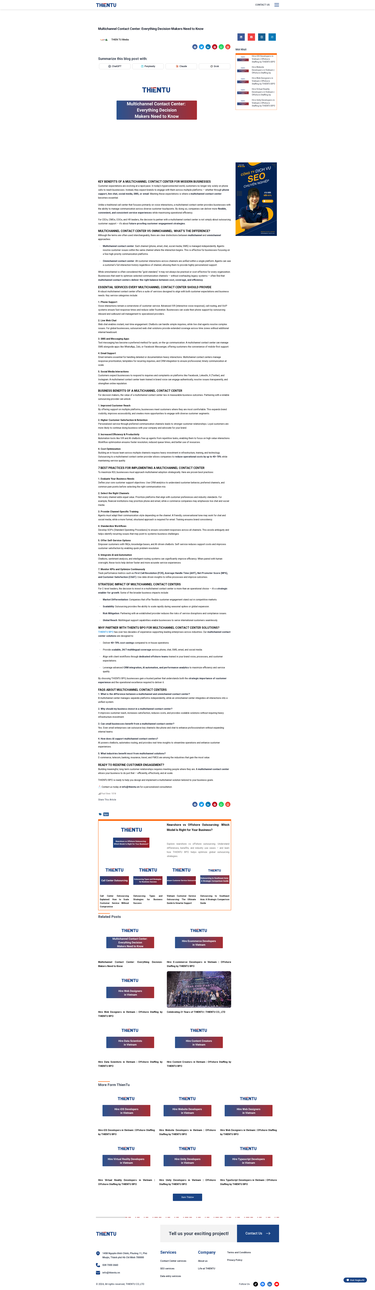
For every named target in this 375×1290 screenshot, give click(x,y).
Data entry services (170, 1276)
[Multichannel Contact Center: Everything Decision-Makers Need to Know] (130, 939)
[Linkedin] (208, 47)
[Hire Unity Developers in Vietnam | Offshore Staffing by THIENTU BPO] (243, 103)
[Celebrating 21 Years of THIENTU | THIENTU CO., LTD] (199, 989)
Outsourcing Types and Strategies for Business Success (147, 899)
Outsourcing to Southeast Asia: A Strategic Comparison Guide (214, 899)
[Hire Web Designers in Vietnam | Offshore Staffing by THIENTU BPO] (130, 989)
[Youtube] (261, 37)
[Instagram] (272, 37)
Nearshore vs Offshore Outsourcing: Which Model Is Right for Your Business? (198, 827)
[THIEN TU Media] (104, 39)
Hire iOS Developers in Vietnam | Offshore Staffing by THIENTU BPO (263, 59)
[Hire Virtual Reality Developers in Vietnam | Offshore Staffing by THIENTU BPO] (243, 92)
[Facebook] (194, 47)
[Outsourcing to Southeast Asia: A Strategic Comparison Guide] (214, 877)
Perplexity (150, 66)
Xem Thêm (186, 1197)
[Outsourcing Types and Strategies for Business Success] (147, 877)
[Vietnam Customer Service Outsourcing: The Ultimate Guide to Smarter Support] (181, 877)
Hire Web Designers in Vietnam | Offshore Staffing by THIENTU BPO (263, 81)
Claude (183, 66)
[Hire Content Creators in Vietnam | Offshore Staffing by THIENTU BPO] (199, 1039)
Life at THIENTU (206, 1268)
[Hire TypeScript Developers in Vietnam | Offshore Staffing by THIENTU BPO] (248, 1157)
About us (203, 1261)
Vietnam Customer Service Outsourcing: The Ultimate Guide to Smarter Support (181, 899)
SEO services (167, 1268)
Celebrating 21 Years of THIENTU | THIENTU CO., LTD (196, 1012)
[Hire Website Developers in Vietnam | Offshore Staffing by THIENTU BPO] (243, 70)
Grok (216, 66)
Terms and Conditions (239, 1252)
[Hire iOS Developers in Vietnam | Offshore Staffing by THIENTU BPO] (243, 59)
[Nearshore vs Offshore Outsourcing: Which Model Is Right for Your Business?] (131, 838)
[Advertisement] (164, 157)
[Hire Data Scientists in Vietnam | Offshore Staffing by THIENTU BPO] (130, 1039)
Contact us (262, 4)
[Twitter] (201, 47)
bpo (106, 814)
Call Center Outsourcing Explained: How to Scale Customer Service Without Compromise (114, 901)
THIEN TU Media (120, 39)
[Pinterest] (214, 47)
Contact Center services (173, 1261)
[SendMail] (256, 199)
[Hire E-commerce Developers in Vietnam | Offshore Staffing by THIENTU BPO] (199, 939)
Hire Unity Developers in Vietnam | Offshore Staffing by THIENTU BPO (263, 103)
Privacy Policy (234, 1260)
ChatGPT (116, 66)
